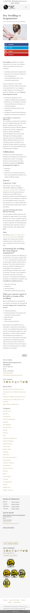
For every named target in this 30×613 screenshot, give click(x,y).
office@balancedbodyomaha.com (12, 375)
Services (5, 600)
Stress (5, 474)
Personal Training (8, 463)
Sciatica (5, 471)
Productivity (6, 465)
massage (5, 452)
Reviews (23, 600)
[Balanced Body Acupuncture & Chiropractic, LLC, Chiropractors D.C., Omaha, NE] (8, 590)
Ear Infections (7, 427)
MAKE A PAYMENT (15, 3)
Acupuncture (15, 21)
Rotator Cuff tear (8, 468)
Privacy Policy (17, 602)
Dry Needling (22, 21)
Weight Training (8, 490)
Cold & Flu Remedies (9, 419)
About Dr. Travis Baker (14, 600)
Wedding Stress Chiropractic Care (13, 389)
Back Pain (6, 414)
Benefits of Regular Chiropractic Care (14, 397)
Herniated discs (7, 444)
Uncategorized (7, 482)
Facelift (5, 430)
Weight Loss (6, 487)
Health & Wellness (8, 441)
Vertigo (5, 484)
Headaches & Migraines (10, 438)
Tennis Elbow (7, 476)
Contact (10, 602)
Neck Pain (6, 454)
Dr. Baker (5, 260)
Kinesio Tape (7, 449)
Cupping (5, 422)
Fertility (5, 433)
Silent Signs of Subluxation (11, 404)
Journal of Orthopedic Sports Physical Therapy (13, 210)
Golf (4, 435)
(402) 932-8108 (7, 1)
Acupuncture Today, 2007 (10, 190)
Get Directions (10, 543)
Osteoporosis (7, 460)
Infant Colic (6, 446)
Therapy (5, 479)
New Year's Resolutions (10, 457)
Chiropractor (7, 416)
